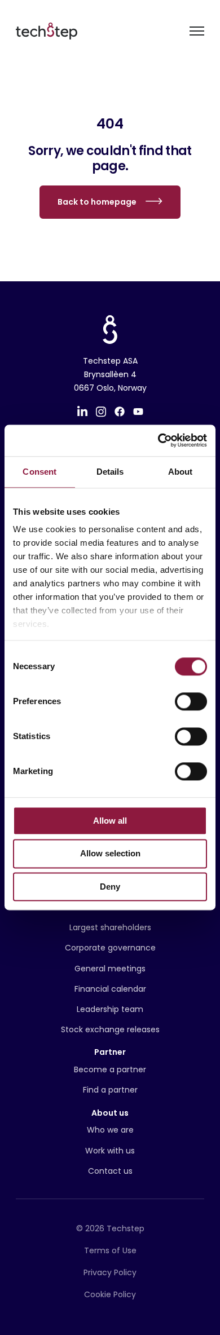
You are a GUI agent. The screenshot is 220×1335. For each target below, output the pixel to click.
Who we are (110, 1130)
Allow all (110, 820)
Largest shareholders (110, 927)
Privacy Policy (110, 1272)
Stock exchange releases (110, 1029)
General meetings (110, 968)
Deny (110, 886)
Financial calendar (110, 989)
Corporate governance (110, 948)
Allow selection (110, 854)
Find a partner (110, 1090)
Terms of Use (110, 1250)
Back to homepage (97, 201)
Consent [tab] (39, 471)
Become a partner (110, 1069)
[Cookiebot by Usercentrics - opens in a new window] (158, 440)
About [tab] (180, 471)
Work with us (110, 1151)
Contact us (110, 1171)
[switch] (191, 701)
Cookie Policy (110, 1294)
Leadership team (110, 1009)
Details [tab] (110, 471)
